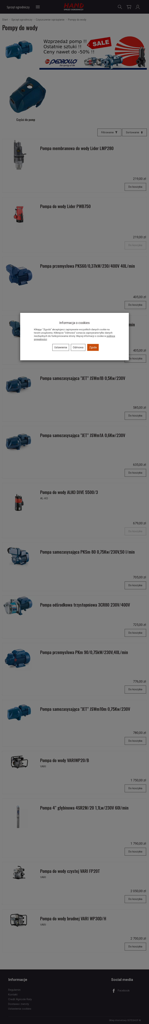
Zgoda (93, 347)
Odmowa (78, 347)
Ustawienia (60, 347)
